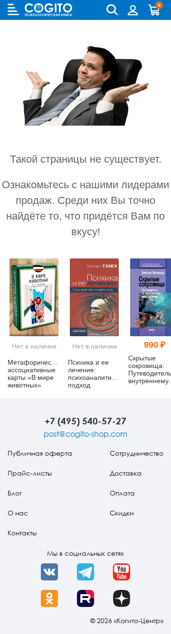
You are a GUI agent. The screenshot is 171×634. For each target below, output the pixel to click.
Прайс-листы (30, 473)
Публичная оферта (40, 453)
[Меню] (13, 9)
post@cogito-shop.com (85, 434)
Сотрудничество (136, 453)
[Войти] (133, 9)
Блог (15, 493)
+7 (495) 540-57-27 (85, 420)
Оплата (122, 493)
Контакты (22, 533)
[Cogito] (48, 9)
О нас (18, 513)
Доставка (126, 473)
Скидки (122, 513)
